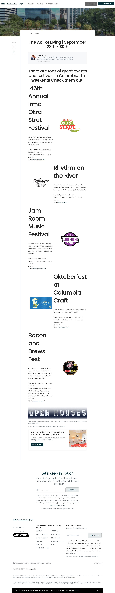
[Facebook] (13, 527)
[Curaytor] (21, 536)
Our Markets (52, 4)
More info (77, 590)
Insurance (55, 534)
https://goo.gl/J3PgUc (64, 327)
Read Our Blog (42, 548)
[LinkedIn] (16, 527)
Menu (92, 4)
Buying (31, 4)
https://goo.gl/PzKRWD (39, 268)
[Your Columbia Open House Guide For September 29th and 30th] (77, 438)
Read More (37, 445)
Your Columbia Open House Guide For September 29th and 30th (47, 433)
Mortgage (55, 538)
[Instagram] (23, 527)
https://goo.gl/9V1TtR (63, 202)
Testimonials (41, 538)
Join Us (54, 531)
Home (39, 531)
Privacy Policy (98, 563)
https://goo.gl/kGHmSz (39, 159)
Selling (40, 4)
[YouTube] (20, 527)
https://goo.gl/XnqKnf (38, 401)
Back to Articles (35, 33)
